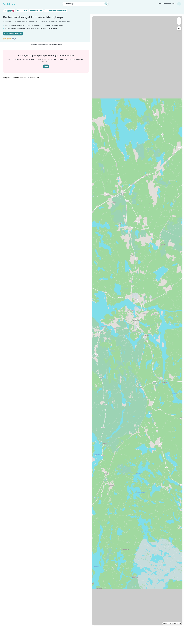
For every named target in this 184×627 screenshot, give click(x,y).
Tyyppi (9, 11)
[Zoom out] (179, 23)
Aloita (46, 66)
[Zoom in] (179, 19)
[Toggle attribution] (180, 623)
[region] (137, 320)
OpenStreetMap (174, 623)
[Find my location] (179, 28)
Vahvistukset (37, 11)
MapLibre (165, 623)
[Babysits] (9, 4)
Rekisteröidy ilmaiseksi (13, 34)
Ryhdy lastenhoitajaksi (166, 4)
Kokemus (23, 11)
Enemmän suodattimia (56, 11)
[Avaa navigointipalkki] (179, 4)
